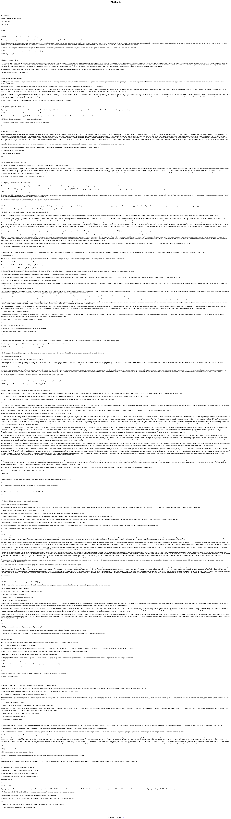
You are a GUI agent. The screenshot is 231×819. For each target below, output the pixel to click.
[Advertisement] (115, 9)
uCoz (122, 817)
